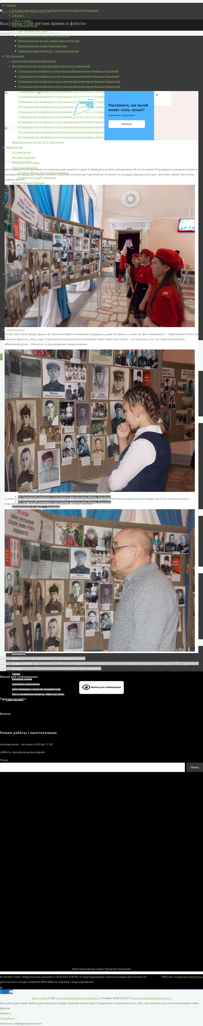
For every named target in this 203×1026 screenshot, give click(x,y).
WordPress (195, 977)
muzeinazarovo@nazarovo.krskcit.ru (78, 998)
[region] (101, 869)
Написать (126, 124)
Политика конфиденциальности (150, 998)
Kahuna (182, 977)
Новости (5, 33)
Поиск (4, 760)
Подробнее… (8, 1018)
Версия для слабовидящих (106, 687)
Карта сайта (39, 998)
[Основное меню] (1, 357)
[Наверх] (1, 987)
